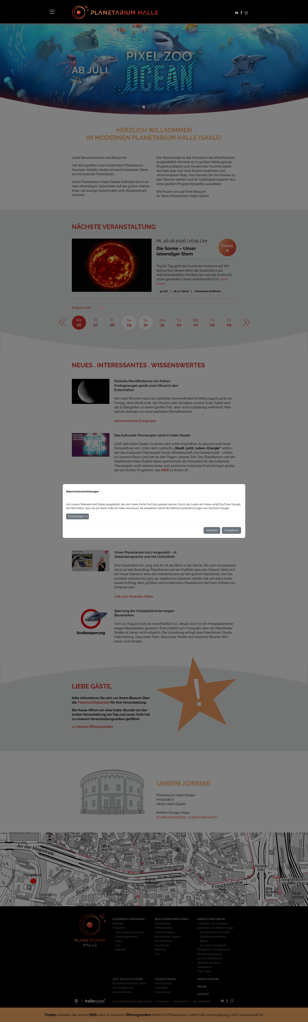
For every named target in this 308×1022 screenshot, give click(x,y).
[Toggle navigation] (52, 11)
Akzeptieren (231, 530)
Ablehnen (212, 530)
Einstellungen (76, 516)
